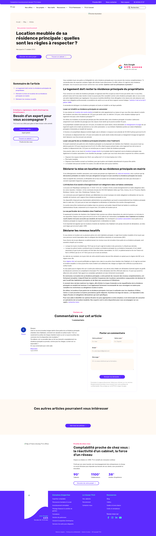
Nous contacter (111, 2)
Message (96, 357)
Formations (55, 514)
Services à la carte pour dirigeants (63, 524)
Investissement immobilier (60, 505)
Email (94, 347)
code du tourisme (123, 174)
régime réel (70, 261)
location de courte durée (83, 112)
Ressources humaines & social (61, 502)
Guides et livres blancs (114, 505)
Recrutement (86, 502)
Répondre (34, 349)
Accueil (18, 22)
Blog (24, 22)
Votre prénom (97, 338)
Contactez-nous (87, 505)
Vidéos (109, 502)
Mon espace (125, 2)
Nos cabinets (86, 499)
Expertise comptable (59, 499)
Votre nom (118, 338)
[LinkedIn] (116, 517)
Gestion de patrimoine (59, 517)
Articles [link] (31, 22)
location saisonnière (124, 219)
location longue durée (93, 151)
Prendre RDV (97, 2)
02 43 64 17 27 (139, 2)
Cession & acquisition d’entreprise (62, 521)
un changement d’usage (132, 125)
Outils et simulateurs (113, 509)
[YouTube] (120, 517)
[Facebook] (108, 517)
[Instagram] (112, 517)
